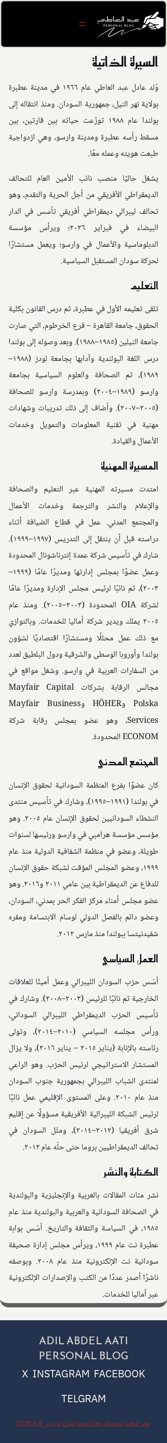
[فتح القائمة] (83, 24)
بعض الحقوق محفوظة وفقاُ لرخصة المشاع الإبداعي (97, 1424)
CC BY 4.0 (29, 1424)
